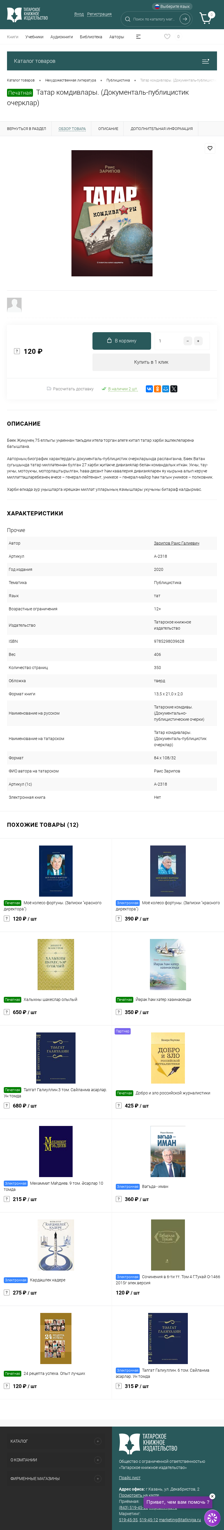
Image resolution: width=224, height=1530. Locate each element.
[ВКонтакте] (149, 388)
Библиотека (91, 36)
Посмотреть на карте (139, 1495)
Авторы (116, 36)
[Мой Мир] (165, 388)
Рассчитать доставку (73, 389)
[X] (173, 388)
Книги (12, 36)
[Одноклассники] (157, 388)
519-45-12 (148, 1519)
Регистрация (99, 14)
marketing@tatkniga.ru (180, 1519)
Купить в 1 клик (151, 362)
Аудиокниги (61, 36)
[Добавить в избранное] (210, 148)
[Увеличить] (112, 213)
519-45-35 (128, 1519)
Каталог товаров (34, 61)
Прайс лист (130, 1477)
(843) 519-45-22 (133, 1507)
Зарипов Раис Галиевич (176, 543)
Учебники (34, 36)
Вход (79, 14)
